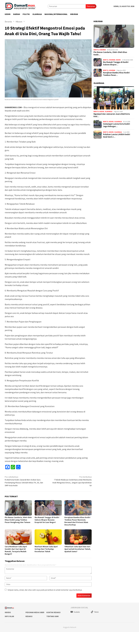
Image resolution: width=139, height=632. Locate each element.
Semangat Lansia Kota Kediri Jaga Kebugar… (116, 125)
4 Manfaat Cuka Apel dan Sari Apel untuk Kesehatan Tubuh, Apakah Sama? (77, 549)
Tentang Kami (52, 616)
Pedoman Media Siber (35, 612)
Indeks (8, 612)
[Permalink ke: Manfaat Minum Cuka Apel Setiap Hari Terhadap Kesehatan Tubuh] (48, 537)
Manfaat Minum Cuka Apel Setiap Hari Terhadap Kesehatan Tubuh (46, 549)
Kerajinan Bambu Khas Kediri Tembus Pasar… (116, 73)
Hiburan (102, 50)
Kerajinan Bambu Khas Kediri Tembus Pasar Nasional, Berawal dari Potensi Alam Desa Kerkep (77, 521)
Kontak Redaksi (53, 612)
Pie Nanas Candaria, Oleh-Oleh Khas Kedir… (110, 53)
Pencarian (91, 6)
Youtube (77, 612)
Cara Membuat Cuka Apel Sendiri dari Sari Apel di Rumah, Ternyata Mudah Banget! (16, 550)
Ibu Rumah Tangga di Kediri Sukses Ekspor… (115, 63)
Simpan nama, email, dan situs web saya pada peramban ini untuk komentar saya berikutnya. (45, 590)
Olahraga (108, 111)
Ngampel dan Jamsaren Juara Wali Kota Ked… (112, 115)
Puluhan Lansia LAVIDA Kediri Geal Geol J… (116, 135)
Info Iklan (9, 616)
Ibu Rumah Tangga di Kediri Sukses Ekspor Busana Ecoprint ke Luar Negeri (47, 519)
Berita (96, 50)
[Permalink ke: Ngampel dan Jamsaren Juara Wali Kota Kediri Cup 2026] (114, 97)
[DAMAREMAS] (20, 6)
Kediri (118, 60)
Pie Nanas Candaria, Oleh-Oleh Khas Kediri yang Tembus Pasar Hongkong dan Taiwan (18, 519)
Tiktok (96, 612)
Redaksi (29, 616)
